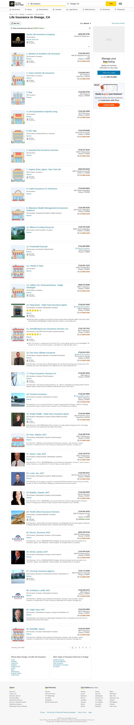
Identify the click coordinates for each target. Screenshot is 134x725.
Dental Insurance (58, 331)
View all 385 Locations (83, 396)
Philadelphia (113, 702)
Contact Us (12, 694)
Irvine (13, 660)
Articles (47, 691)
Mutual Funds (49, 249)
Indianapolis (99, 696)
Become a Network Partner (17, 702)
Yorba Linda (15, 675)
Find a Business (50, 694)
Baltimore (84, 696)
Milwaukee (113, 694)
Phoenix (112, 704)
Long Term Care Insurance (44, 331)
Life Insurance (30, 37)
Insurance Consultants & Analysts (62, 612)
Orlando (112, 700)
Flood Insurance (48, 376)
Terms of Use (82, 712)
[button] (120, 4)
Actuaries (56, 666)
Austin (83, 694)
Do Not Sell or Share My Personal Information (61, 712)
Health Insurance (56, 213)
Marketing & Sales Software (18, 706)
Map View (16, 23)
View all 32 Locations (83, 354)
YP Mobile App (49, 696)
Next (89, 647)
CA (16, 14)
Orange (22, 14)
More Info (35, 39)
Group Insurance (41, 456)
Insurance (29, 14)
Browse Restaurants (51, 702)
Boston (83, 698)
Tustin (13, 668)
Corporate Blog (14, 698)
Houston (97, 694)
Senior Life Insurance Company (40, 34)
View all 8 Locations (83, 248)
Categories (48, 700)
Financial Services (42, 133)
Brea (12, 670)
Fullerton (14, 665)
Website (28, 39)
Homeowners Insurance (50, 307)
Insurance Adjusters (42, 514)
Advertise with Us (14, 696)
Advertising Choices (15, 700)
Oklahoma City (114, 698)
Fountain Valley (16, 673)
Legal (90, 712)
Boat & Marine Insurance (59, 416)
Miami (111, 691)
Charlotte (83, 700)
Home (11, 14)
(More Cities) (94, 687)
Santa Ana (14, 663)
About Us (12, 691)
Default (86, 23)
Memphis (98, 706)
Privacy (42, 712)
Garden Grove (15, 666)
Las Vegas (98, 700)
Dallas (83, 704)
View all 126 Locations (83, 307)
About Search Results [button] (118, 23)
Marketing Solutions (15, 704)
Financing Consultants (43, 213)
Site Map (48, 698)
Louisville (98, 704)
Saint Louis (113, 706)
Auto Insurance (41, 230)
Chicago (83, 702)
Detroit (97, 691)
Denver (83, 706)
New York (113, 696)
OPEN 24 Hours (38, 28)
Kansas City (99, 698)
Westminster (15, 671)
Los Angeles (99, 702)
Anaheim (14, 661)
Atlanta (83, 691)
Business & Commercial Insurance (54, 355)
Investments (40, 249)
